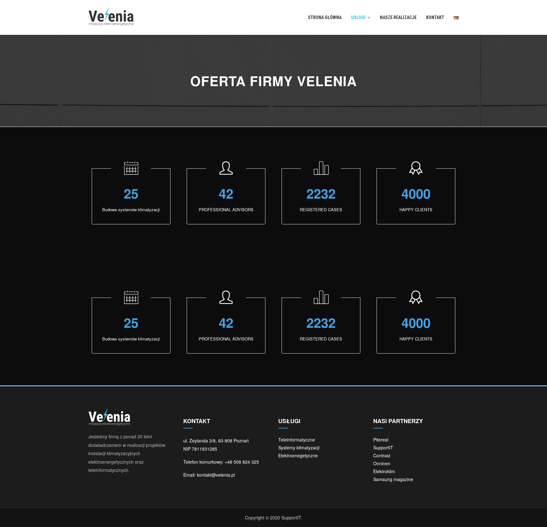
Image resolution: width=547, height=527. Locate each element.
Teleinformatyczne (296, 439)
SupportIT (383, 447)
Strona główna (325, 17)
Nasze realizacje (398, 17)
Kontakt (435, 17)
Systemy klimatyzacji (298, 447)
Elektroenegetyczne (298, 455)
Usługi (358, 17)
